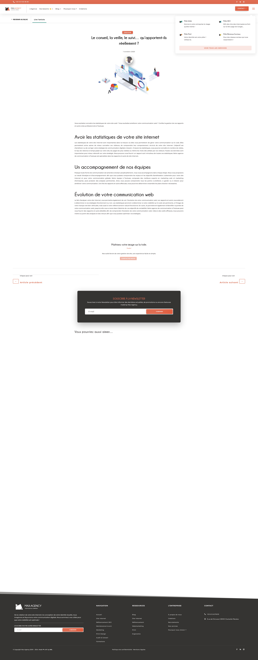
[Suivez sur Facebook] (237, 2)
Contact (241, 8)
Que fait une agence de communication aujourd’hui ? (100, 409)
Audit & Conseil (102, 637)
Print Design (101, 634)
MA (51, 649)
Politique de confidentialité (122, 649)
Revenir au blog (20, 19)
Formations (100, 641)
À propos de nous (175, 614)
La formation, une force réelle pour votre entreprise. (99, 579)
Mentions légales (139, 649)
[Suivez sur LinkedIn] (240, 2)
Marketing (100, 630)
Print (134, 630)
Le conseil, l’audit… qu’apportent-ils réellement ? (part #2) (102, 494)
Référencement (138, 622)
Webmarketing (138, 626)
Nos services (173, 626)
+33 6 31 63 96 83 (22, 2)
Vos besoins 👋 (45, 9)
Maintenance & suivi (104, 626)
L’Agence (33, 9)
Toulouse (127, 32)
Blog (57, 9)
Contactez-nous (128, 258)
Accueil (99, 614)
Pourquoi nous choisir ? (177, 630)
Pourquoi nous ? (70, 9)
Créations (83, 9)
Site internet (101, 618)
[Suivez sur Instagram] (243, 2)
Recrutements (173, 622)
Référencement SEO (104, 622)
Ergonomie (136, 634)
